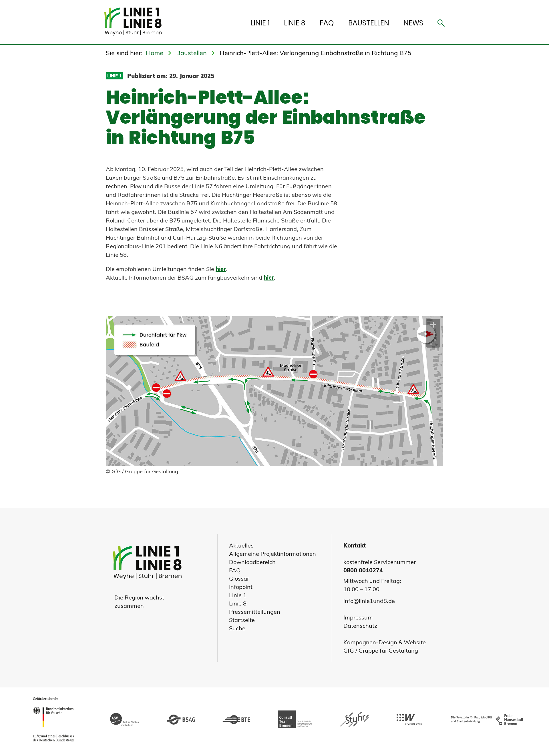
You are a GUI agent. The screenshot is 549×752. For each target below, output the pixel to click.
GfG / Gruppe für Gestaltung (380, 650)
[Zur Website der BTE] (236, 720)
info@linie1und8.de (369, 600)
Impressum (358, 617)
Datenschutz (360, 625)
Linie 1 (260, 23)
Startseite (242, 619)
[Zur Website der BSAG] (181, 720)
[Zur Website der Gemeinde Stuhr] (354, 720)
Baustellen (368, 23)
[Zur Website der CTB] (295, 719)
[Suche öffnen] (441, 24)
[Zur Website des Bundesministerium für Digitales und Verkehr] (55, 719)
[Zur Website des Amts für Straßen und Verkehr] (124, 719)
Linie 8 (294, 23)
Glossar (239, 578)
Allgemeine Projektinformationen (272, 553)
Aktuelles (241, 545)
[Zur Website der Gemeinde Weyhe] (409, 719)
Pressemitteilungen (254, 611)
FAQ (327, 23)
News (413, 23)
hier (221, 268)
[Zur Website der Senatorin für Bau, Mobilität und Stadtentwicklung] (485, 719)
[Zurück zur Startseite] (135, 22)
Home (154, 53)
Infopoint (240, 586)
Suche (237, 628)
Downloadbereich (252, 561)
